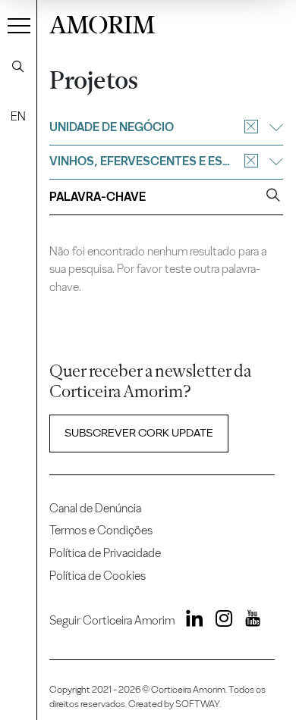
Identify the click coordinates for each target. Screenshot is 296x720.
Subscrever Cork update (139, 433)
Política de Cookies (97, 575)
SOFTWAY (197, 703)
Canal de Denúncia (95, 508)
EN (18, 116)
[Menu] (19, 25)
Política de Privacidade (105, 553)
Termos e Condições (101, 530)
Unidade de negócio (111, 127)
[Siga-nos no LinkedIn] (190, 621)
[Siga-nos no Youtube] (247, 621)
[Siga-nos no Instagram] (219, 621)
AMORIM (102, 23)
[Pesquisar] (18, 67)
